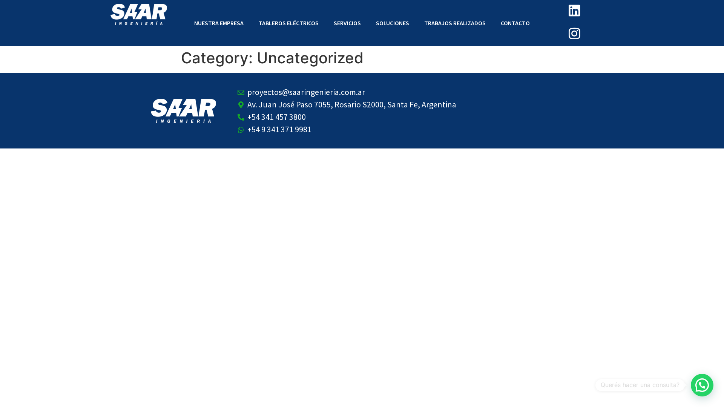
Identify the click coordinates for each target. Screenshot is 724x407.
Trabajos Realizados (455, 23)
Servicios (347, 23)
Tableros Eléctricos (289, 23)
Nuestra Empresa (219, 23)
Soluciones (392, 23)
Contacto (515, 23)
